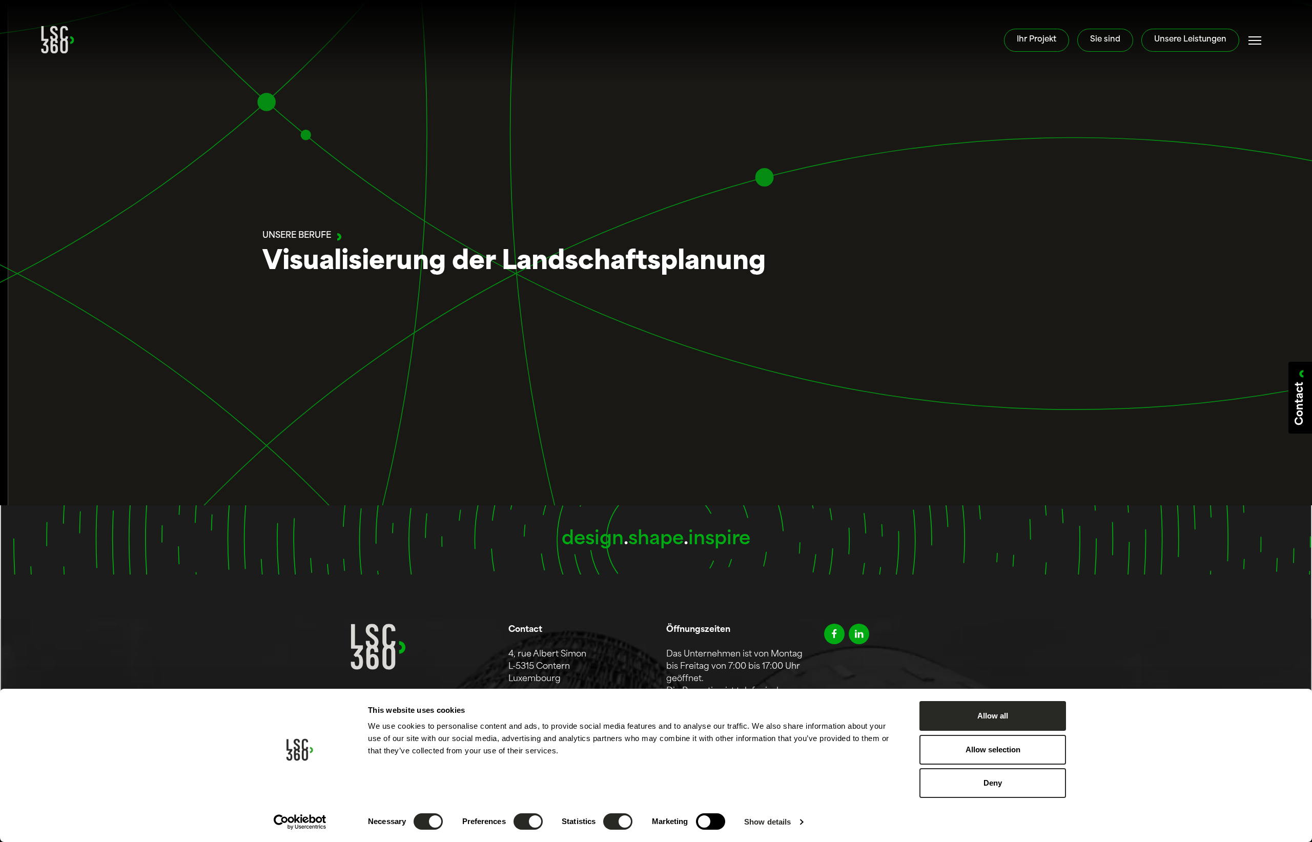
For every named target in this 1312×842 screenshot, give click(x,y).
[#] (1255, 40)
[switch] (528, 821)
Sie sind (1105, 40)
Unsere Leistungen (1190, 40)
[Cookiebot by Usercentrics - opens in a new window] (300, 822)
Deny (992, 782)
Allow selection (993, 749)
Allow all (992, 715)
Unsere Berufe (296, 236)
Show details (767, 821)
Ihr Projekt (1036, 40)
